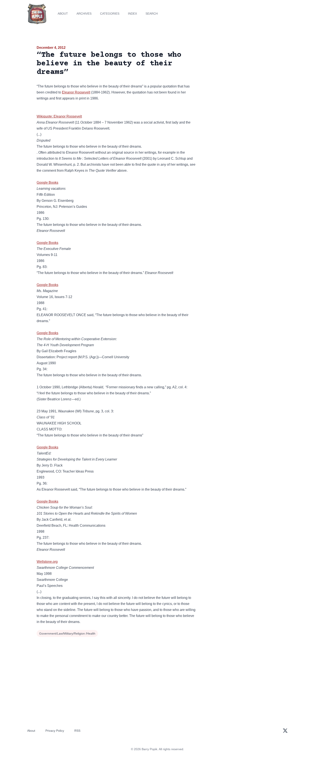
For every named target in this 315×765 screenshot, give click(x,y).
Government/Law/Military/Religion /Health (67, 633)
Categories (109, 13)
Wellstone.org (47, 561)
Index (132, 13)
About (63, 13)
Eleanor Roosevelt (76, 92)
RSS (77, 730)
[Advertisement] (239, 78)
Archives (84, 13)
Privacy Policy (54, 730)
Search (152, 13)
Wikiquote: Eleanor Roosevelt (59, 116)
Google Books (47, 182)
